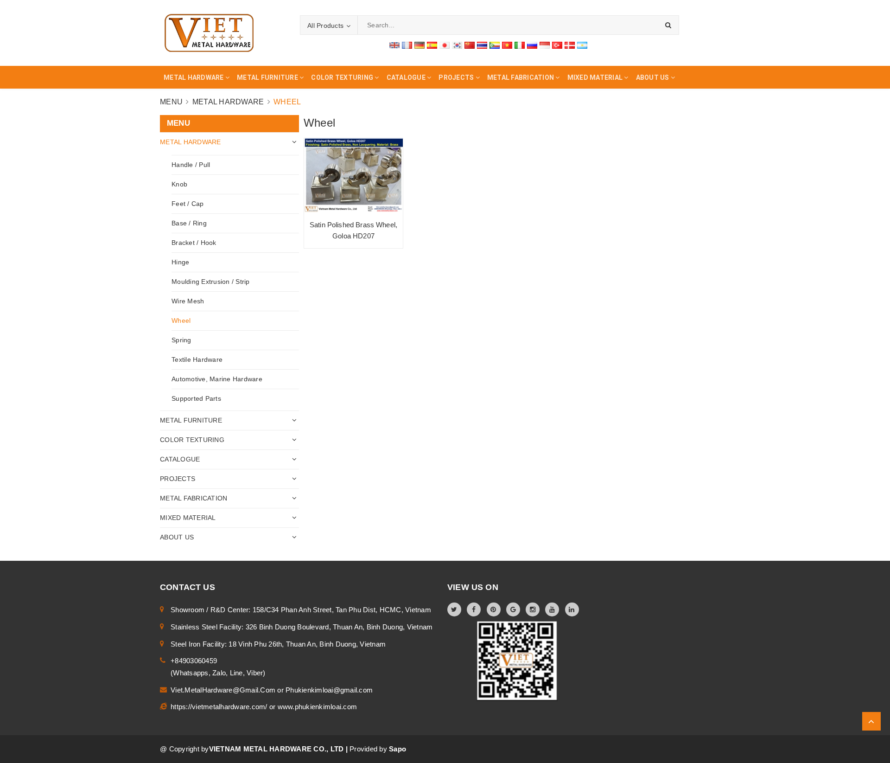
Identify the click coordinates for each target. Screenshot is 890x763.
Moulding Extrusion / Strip (211, 281)
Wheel (181, 320)
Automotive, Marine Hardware (217, 379)
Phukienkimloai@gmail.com (329, 690)
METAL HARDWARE (190, 142)
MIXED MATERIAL (188, 517)
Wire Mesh (188, 301)
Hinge (180, 262)
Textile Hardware (197, 359)
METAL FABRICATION (193, 498)
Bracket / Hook (194, 242)
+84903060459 (194, 661)
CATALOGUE (180, 459)
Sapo (397, 749)
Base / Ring (189, 223)
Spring (181, 340)
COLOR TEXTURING (192, 439)
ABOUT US (177, 537)
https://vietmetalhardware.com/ (220, 707)
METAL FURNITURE (191, 420)
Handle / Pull (191, 164)
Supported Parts (196, 398)
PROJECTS (177, 478)
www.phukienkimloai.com (317, 707)
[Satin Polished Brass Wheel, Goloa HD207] (353, 175)
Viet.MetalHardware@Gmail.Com (224, 690)
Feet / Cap (188, 203)
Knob (179, 184)
